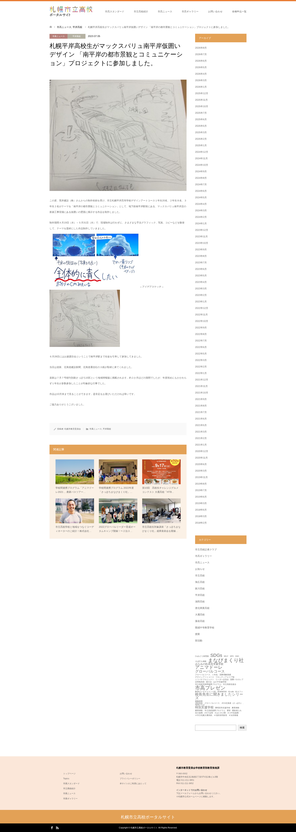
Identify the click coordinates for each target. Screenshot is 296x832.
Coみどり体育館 (202, 656)
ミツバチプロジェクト (204, 679)
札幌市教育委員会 (72, 429)
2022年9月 (201, 327)
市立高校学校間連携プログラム (208, 684)
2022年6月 (201, 347)
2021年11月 (201, 386)
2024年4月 (201, 204)
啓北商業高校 (202, 608)
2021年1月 (201, 444)
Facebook (52, 827)
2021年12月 (201, 379)
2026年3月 (201, 80)
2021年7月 (201, 412)
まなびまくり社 (226, 660)
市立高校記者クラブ (206, 549)
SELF (226, 656)
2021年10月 (201, 392)
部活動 (198, 640)
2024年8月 (201, 178)
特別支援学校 (204, 707)
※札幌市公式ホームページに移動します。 (195, 796)
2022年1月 (201, 373)
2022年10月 (201, 321)
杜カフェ (239, 692)
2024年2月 (201, 217)
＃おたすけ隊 (220, 713)
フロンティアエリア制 (224, 677)
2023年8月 (201, 256)
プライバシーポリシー (130, 778)
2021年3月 (201, 431)
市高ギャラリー (190, 11)
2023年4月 (201, 282)
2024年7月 (201, 184)
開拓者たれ (237, 710)
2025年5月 (201, 125)
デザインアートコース (204, 677)
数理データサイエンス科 (205, 692)
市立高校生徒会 (229, 684)
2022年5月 (201, 353)
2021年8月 (201, 405)
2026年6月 (201, 60)
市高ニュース (165, 11)
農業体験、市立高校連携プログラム (210, 710)
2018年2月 (201, 522)
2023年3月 (201, 288)
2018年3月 (201, 516)
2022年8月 (201, 334)
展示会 (209, 682)
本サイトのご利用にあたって (133, 783)
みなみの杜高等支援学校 (209, 664)
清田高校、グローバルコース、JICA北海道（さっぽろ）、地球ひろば (219, 704)
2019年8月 (201, 483)
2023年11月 (201, 236)
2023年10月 (201, 243)
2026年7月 (201, 54)
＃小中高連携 (233, 713)
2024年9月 (201, 171)
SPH (232, 656)
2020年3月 (201, 470)
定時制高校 (200, 682)
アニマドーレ (209, 667)
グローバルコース (210, 671)
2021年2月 (201, 438)
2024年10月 (201, 165)
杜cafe (231, 692)
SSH (237, 656)
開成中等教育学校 (204, 627)
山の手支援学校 (219, 682)
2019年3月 (201, 503)
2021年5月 (201, 425)
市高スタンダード (114, 11)
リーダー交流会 (222, 679)
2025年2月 (201, 138)
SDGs (216, 655)
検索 (242, 727)
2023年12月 (201, 230)
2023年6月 (201, 269)
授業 (197, 634)
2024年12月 (201, 152)
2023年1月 (201, 301)
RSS (57, 827)
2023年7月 (201, 262)
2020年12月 (201, 451)
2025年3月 (201, 132)
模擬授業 (199, 701)
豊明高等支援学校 (222, 708)
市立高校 (200, 575)
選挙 (229, 710)
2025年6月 (201, 119)
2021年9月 (201, 399)
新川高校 (200, 588)
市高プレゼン (210, 687)
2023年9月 (201, 249)
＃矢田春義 (233, 715)
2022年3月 (201, 360)
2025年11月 (201, 99)
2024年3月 (201, 210)
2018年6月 (201, 509)
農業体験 (235, 708)
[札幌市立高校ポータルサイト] (71, 11)
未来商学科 (222, 692)
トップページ (69, 773)
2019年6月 (201, 496)
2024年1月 (201, 223)
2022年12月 (201, 308)
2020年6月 (201, 464)
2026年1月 (201, 86)
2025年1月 (201, 145)
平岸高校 (76, 36)
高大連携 (199, 713)
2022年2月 (201, 366)
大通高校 (200, 614)
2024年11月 (201, 158)
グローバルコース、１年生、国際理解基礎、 (214, 675)
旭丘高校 (200, 582)
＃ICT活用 (208, 713)
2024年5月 (201, 197)
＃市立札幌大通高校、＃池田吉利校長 (211, 715)
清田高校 (200, 601)
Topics (66, 778)
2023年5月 (201, 275)
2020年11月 (201, 457)
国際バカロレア (236, 679)
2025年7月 (201, 112)
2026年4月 (201, 73)
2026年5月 (201, 67)
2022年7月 (201, 340)
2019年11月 (201, 477)
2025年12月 (201, 93)
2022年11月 (201, 314)
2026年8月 (201, 47)
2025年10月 (201, 106)
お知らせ (200, 569)
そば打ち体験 (200, 661)
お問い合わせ (215, 11)
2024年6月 (201, 191)
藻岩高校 (200, 621)
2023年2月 (201, 295)
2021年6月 (201, 418)
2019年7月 (201, 490)
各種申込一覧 (239, 11)
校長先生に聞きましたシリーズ (219, 696)
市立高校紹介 (141, 11)
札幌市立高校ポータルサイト (148, 817)
